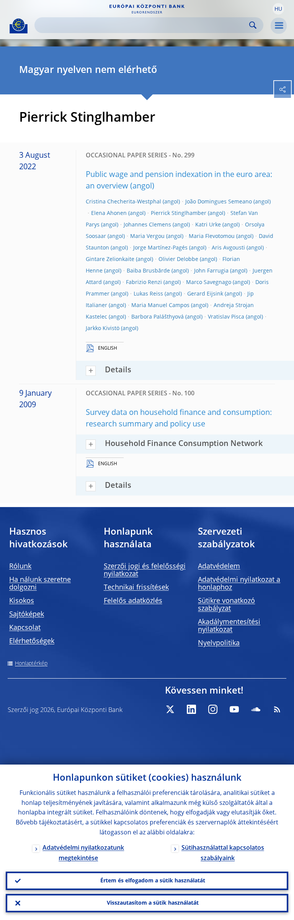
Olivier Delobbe (178, 259)
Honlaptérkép (31, 663)
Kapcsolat (25, 627)
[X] (170, 709)
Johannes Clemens (147, 225)
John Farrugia (211, 271)
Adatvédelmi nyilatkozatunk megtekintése (83, 853)
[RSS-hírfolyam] (277, 709)
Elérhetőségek (31, 641)
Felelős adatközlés (133, 601)
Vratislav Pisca (226, 317)
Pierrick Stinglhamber (178, 213)
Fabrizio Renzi (144, 282)
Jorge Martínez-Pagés (160, 248)
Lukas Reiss (148, 294)
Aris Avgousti (228, 248)
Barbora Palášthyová (157, 317)
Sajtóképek (26, 614)
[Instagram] (213, 709)
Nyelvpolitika (219, 643)
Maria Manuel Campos (160, 305)
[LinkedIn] (191, 709)
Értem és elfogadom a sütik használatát (152, 881)
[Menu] (279, 26)
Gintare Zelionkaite (110, 259)
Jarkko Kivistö (102, 328)
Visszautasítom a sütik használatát (153, 903)
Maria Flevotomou (212, 236)
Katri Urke (208, 225)
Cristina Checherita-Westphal (123, 202)
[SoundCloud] (256, 709)
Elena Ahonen (109, 213)
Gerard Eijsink (205, 294)
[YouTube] (234, 709)
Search (253, 25)
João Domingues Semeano (218, 202)
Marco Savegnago (208, 282)
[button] (278, 9)
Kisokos (21, 601)
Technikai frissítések (136, 587)
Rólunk (20, 566)
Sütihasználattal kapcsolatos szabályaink (222, 853)
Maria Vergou (147, 236)
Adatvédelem (219, 566)
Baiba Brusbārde (148, 271)
